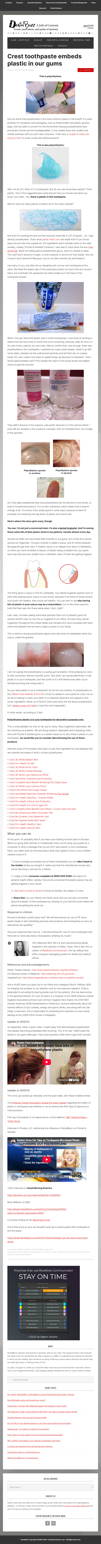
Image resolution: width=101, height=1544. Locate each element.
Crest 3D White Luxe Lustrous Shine (27, 786)
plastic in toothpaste (80, 1252)
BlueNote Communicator (54, 950)
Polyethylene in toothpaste (19, 1255)
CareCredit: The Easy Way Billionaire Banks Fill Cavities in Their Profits (37, 1406)
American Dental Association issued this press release (39, 1102)
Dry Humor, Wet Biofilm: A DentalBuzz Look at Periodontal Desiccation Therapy (40, 1394)
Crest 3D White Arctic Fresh (23, 767)
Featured (35, 1249)
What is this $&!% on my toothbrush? (23, 1458)
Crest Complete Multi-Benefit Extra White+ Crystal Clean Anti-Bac (42, 809)
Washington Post (41, 1220)
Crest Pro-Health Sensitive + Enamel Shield (31, 797)
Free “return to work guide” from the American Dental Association (35, 1435)
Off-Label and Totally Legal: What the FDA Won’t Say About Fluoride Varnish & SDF (42, 1412)
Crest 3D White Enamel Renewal (25, 771)
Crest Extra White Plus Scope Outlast (28, 790)
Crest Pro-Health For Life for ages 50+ (28, 805)
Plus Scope (63, 793)
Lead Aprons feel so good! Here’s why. (23, 1452)
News (42, 1249)
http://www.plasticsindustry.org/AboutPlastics (55, 970)
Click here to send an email (27, 890)
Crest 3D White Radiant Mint (23, 759)
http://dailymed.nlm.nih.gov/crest (58, 973)
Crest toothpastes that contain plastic (53, 1252)
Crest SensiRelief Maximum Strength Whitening (33, 793)
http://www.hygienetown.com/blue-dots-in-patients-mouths (53, 977)
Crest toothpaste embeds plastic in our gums (44, 60)
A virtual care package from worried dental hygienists (30, 1446)
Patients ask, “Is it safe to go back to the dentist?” (28, 1429)
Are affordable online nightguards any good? (26, 1400)
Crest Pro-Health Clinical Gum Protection (30, 801)
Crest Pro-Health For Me (21, 763)
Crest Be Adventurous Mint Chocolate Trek (31, 812)
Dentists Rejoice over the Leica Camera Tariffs (27, 1417)
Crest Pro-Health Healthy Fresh (25, 824)
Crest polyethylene (26, 1252)
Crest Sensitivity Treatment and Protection (30, 778)
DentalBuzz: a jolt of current (50, 27)
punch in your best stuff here (76, 1506)
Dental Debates (24, 1249)
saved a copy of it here (24, 705)
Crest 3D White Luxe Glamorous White (28, 774)
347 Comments (86, 70)
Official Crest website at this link (27, 694)
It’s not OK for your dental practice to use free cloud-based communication (39, 1423)
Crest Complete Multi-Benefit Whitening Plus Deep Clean (38, 782)
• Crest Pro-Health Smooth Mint (23, 828)
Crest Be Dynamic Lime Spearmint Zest (29, 816)
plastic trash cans (51, 239)
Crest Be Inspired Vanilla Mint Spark (27, 820)
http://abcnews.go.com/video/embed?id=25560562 (34, 1195)
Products (49, 1249)
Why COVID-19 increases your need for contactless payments (33, 1440)
